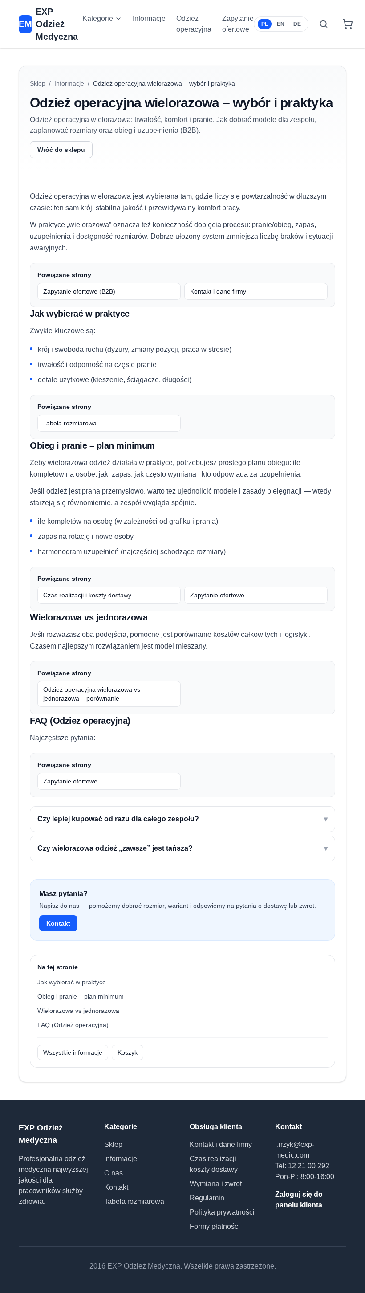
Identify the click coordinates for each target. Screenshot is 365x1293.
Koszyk (128, 1052)
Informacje (149, 18)
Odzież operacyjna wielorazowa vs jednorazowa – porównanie (91, 694)
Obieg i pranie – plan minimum (80, 996)
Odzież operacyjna (193, 24)
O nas (113, 1173)
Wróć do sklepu (61, 149)
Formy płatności (215, 1226)
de (297, 24)
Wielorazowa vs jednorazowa (78, 1010)
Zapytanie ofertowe (238, 24)
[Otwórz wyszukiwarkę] (324, 24)
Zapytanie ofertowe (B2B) (79, 291)
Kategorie (97, 18)
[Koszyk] (348, 24)
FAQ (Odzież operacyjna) (73, 1024)
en (280, 24)
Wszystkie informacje (72, 1052)
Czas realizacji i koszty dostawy (87, 595)
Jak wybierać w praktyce (71, 982)
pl (264, 24)
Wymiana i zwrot (216, 1183)
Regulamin (207, 1198)
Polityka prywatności (222, 1212)
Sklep (37, 83)
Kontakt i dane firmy (218, 291)
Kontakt (58, 923)
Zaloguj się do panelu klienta (299, 1200)
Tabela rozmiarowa (70, 423)
